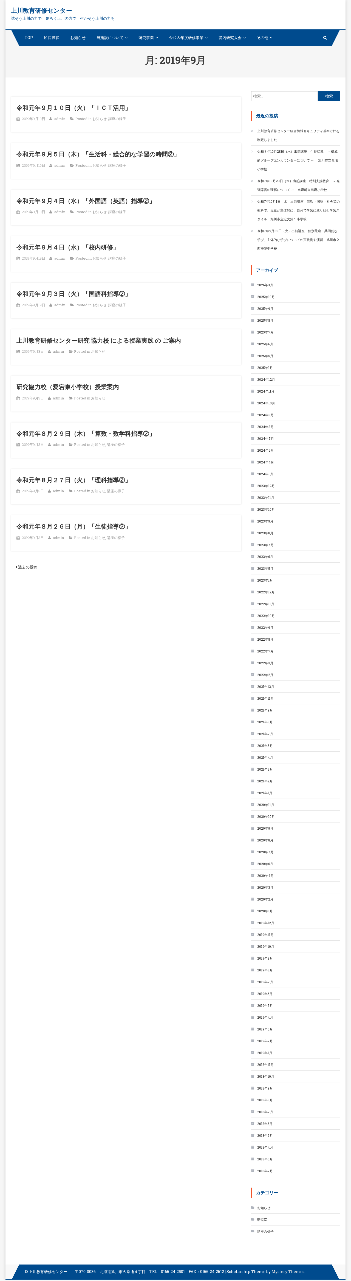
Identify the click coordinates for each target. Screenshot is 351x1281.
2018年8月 (265, 1100)
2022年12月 (266, 592)
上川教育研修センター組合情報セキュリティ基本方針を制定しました (298, 135)
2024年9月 (265, 415)
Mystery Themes (287, 1271)
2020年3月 (265, 887)
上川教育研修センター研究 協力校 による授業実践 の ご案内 (98, 340)
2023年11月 (265, 497)
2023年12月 (266, 485)
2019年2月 (265, 1041)
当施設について (110, 37)
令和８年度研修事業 (186, 37)
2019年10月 (265, 946)
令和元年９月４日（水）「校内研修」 (67, 247)
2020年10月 (266, 816)
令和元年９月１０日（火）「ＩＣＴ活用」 (73, 108)
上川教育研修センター (41, 10)
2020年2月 (265, 899)
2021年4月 (265, 757)
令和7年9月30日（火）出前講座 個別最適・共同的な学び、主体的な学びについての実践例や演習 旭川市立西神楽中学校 (298, 240)
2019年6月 (265, 993)
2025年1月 (265, 367)
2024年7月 (265, 438)
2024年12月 (266, 379)
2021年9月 (265, 710)
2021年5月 (265, 745)
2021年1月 (264, 793)
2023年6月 (265, 556)
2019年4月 (265, 1017)
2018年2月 (265, 1171)
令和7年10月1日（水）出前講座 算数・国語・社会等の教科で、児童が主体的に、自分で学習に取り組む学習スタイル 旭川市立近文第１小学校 (298, 210)
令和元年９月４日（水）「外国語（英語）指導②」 (85, 201)
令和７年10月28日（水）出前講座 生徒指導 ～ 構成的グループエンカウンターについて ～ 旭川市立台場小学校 (297, 160)
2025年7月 (265, 332)
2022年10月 (266, 615)
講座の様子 (117, 118)
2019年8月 (265, 970)
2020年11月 (265, 804)
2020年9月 (265, 828)
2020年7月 (265, 852)
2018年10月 (265, 1076)
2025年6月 (265, 344)
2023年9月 (265, 521)
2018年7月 (265, 1112)
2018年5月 (265, 1135)
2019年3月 (265, 1029)
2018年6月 (265, 1123)
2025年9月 (265, 308)
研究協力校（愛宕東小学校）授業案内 (67, 387)
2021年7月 (265, 734)
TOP (29, 37)
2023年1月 (265, 580)
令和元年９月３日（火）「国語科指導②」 (73, 294)
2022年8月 (265, 639)
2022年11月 (265, 604)
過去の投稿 (27, 566)
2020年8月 (265, 840)
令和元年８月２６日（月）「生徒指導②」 (73, 526)
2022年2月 (265, 675)
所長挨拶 (51, 37)
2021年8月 (265, 722)
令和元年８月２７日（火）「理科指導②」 (73, 480)
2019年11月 (265, 934)
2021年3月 (265, 769)
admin (59, 118)
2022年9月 (265, 627)
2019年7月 (265, 982)
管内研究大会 (230, 37)
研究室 (262, 1219)
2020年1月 (265, 911)
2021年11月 (265, 698)
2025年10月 (266, 296)
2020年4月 (265, 875)
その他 (262, 37)
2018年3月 (265, 1159)
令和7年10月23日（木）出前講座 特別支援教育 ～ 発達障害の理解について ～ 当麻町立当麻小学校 (298, 185)
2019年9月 (265, 958)
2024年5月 (265, 450)
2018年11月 (265, 1064)
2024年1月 (265, 474)
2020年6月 (265, 864)
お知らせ (78, 37)
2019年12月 (265, 923)
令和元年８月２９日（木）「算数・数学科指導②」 (85, 433)
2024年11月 (265, 391)
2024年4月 (265, 462)
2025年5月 (265, 356)
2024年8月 (265, 426)
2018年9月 (265, 1088)
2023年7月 (265, 545)
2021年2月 (265, 781)
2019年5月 (265, 1005)
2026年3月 (265, 285)
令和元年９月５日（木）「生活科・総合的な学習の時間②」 (98, 154)
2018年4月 (265, 1147)
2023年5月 (265, 568)
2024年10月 (266, 403)
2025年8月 (265, 320)
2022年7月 (265, 651)
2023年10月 (266, 509)
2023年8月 (265, 533)
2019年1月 (264, 1053)
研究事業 (146, 37)
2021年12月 (265, 686)
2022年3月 (265, 663)
